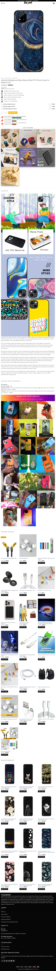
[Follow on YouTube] (14, 961)
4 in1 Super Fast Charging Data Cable (9, 558)
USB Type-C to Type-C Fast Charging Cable (46, 720)
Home (2, 78)
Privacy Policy (4, 914)
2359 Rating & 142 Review (9, 88)
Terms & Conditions (5, 916)
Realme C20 (15, 78)
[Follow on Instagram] (5, 961)
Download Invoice (5, 949)
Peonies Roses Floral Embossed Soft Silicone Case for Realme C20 (8, 819)
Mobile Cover (8, 78)
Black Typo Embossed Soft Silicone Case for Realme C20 (27, 852)
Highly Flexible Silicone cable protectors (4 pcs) (46, 559)
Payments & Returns (6, 919)
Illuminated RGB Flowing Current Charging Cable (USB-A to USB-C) (45, 623)
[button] (2, 3)
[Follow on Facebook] (2, 961)
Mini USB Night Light (23, 558)
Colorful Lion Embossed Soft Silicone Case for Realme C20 (8, 787)
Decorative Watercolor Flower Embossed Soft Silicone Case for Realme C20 (46, 852)
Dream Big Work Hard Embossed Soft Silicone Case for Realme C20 (27, 885)
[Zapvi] (28, 3)
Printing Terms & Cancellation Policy (9, 922)
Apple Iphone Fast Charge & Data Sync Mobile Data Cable (27, 687)
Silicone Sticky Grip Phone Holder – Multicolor (8, 623)
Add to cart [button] (4, 562)
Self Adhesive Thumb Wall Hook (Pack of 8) (9, 687)
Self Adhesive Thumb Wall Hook (44, 590)
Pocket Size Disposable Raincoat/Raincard (24, 623)
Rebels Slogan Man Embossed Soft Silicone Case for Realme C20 (26, 787)
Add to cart (12, 112)
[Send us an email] (9, 961)
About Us (3, 911)
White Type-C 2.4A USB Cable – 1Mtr (27, 590)
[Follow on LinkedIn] (11, 961)
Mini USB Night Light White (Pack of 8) (9, 719)
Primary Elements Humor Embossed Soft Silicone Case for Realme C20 (9, 852)
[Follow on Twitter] (7, 961)
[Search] (4, 3)
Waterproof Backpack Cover (44, 687)
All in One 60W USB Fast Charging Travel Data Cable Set (9, 591)
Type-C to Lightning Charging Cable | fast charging (27, 655)
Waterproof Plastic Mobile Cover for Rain (46, 654)
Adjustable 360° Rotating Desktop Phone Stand (9, 655)
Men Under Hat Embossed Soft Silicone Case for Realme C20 (46, 819)
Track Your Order (5, 946)
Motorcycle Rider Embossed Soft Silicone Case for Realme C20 (26, 819)
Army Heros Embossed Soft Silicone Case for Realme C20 (45, 787)
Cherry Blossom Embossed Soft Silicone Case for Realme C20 (9, 885)
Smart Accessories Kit (5, 751)
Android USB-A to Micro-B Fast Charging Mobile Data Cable (26, 720)
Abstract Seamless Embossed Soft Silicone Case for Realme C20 (45, 885)
